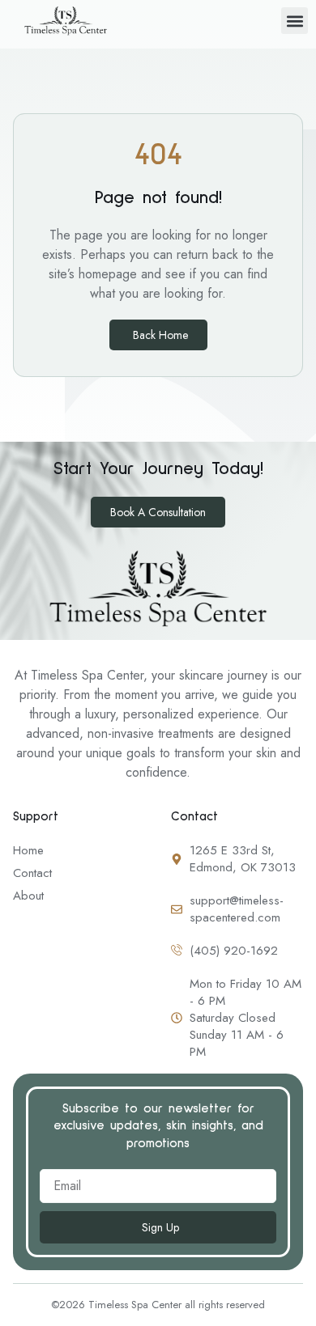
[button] (294, 20)
